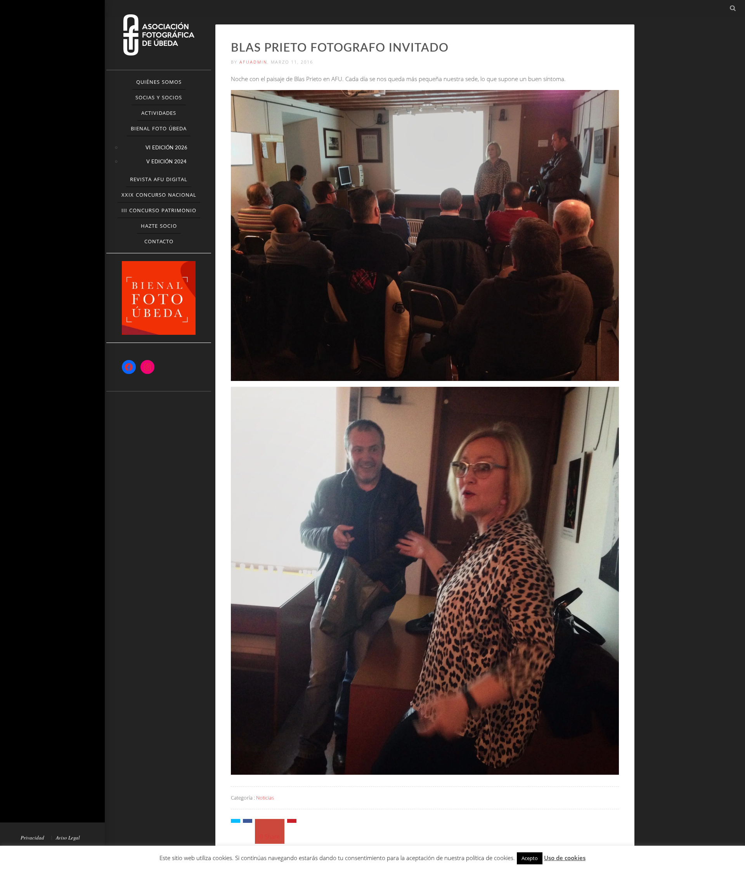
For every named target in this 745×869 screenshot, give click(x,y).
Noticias (265, 797)
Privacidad (32, 837)
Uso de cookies (565, 858)
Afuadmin (253, 62)
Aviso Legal (68, 837)
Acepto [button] (530, 858)
